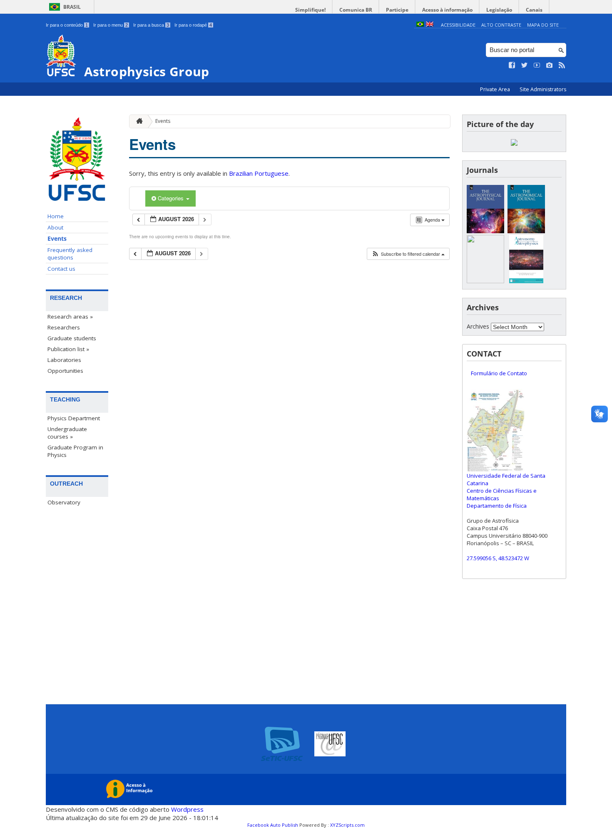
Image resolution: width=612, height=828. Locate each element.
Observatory (63, 502)
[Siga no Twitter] (524, 65)
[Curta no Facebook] (512, 65)
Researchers (63, 327)
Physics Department (73, 418)
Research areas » (70, 316)
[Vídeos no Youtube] (537, 65)
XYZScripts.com (347, 825)
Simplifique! (310, 9)
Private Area (495, 89)
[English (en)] (429, 25)
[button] (408, 253)
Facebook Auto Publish (272, 825)
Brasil (72, 6)
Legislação (499, 9)
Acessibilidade (458, 25)
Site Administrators (543, 89)
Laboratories (64, 360)
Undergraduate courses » (67, 432)
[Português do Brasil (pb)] (420, 25)
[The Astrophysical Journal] (485, 231)
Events (57, 238)
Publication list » (68, 349)
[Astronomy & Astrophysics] (526, 281)
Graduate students (71, 338)
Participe (397, 9)
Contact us (61, 268)
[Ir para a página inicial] (137, 121)
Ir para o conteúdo (67, 24)
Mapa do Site (543, 25)
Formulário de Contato (499, 373)
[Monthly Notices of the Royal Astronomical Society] (485, 281)
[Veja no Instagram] (549, 65)
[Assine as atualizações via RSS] (562, 65)
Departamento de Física (497, 505)
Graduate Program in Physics (75, 451)
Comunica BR (355, 9)
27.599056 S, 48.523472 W (498, 558)
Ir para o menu (110, 24)
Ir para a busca (151, 24)
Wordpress (187, 809)
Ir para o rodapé (193, 24)
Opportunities (65, 370)
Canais (534, 9)
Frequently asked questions (69, 253)
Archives (478, 326)
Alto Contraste (501, 25)
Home (55, 216)
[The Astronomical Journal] (526, 231)
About (55, 227)
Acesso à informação (447, 9)
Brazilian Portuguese (259, 173)
